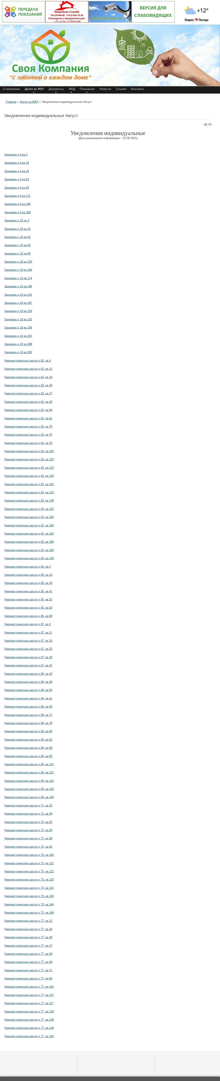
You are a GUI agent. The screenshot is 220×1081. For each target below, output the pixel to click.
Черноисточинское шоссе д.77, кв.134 (29, 1011)
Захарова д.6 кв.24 (16, 171)
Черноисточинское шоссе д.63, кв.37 (28, 393)
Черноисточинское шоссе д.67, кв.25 (28, 648)
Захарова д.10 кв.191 (18, 294)
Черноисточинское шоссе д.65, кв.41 (28, 591)
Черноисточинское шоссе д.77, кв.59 (28, 838)
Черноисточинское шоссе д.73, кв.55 (28, 822)
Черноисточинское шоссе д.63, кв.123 (29, 467)
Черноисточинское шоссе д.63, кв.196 (29, 541)
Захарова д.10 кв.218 (18, 311)
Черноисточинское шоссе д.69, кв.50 (28, 690)
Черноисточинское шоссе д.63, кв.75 (28, 434)
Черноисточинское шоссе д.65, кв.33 (28, 583)
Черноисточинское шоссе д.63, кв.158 (29, 517)
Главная (11, 101)
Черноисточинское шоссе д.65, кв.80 (28, 616)
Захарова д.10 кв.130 (18, 261)
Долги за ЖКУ (29, 101)
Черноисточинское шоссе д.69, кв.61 (28, 698)
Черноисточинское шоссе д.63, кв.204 (29, 550)
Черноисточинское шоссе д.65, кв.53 (28, 607)
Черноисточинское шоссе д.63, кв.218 (29, 558)
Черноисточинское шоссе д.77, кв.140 (29, 1036)
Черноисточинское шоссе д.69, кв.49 (28, 682)
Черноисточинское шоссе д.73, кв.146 (29, 912)
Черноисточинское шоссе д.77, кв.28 (28, 937)
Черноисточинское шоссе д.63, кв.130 (29, 476)
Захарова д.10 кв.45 (17, 245)
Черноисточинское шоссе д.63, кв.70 (28, 426)
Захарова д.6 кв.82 (16, 187)
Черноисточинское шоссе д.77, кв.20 (28, 929)
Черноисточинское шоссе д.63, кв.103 (29, 451)
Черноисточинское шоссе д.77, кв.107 (29, 995)
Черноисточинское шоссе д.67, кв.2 (27, 624)
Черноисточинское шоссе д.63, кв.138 (29, 500)
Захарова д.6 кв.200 (17, 212)
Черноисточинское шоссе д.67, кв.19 (28, 640)
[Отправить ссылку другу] (209, 125)
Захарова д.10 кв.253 (18, 336)
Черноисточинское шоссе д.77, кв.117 (28, 1003)
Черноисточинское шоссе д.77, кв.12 (28, 920)
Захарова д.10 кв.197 (18, 303)
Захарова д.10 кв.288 (18, 344)
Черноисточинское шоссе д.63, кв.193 (29, 533)
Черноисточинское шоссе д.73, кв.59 (28, 830)
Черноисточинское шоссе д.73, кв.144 (29, 904)
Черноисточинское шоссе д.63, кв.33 (28, 377)
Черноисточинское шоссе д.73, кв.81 (28, 846)
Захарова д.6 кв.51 (16, 179)
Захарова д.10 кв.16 (17, 228)
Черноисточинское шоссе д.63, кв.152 (29, 509)
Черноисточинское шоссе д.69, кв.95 (28, 756)
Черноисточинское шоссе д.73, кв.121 (29, 863)
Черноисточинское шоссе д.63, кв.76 (28, 443)
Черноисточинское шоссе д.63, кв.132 (29, 484)
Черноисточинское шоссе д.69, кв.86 (28, 747)
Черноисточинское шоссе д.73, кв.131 (29, 888)
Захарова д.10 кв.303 (18, 352)
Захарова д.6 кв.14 (16, 162)
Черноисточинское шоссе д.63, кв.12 (28, 368)
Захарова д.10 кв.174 (18, 278)
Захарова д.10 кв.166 (18, 269)
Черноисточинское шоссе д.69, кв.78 (28, 723)
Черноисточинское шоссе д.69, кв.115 (28, 772)
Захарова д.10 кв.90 (17, 253)
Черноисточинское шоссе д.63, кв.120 (29, 459)
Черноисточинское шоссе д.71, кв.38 (28, 813)
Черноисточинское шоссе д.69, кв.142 (29, 780)
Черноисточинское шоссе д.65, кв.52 (28, 599)
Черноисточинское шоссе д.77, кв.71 (28, 970)
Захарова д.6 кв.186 (17, 204)
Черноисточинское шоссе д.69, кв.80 (28, 731)
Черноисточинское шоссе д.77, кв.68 (28, 962)
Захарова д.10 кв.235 (18, 319)
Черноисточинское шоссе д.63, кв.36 (28, 385)
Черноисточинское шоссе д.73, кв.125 (29, 879)
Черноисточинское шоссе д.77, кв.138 (29, 1019)
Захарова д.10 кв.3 (16, 220)
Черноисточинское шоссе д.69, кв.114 (28, 764)
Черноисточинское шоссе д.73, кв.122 (29, 871)
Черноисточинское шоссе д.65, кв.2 (27, 566)
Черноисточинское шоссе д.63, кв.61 (28, 418)
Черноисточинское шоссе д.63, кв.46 (28, 410)
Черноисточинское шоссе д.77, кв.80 (28, 978)
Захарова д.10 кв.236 (18, 327)
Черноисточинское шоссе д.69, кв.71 (28, 715)
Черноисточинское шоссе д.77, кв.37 (28, 945)
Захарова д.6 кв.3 (16, 154)
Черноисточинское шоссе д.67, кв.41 (28, 665)
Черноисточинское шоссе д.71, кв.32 (28, 805)
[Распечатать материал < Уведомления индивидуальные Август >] (206, 125)
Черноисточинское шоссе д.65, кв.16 (28, 574)
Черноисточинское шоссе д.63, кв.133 (29, 492)
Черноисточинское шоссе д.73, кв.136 (29, 896)
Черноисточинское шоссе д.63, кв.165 (29, 525)
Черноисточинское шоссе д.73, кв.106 (29, 855)
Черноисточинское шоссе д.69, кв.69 (28, 706)
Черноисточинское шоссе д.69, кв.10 (28, 673)
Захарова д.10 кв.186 (18, 286)
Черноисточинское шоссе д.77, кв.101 (29, 986)
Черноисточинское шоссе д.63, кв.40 (28, 401)
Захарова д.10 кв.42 (17, 237)
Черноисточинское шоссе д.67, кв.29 (28, 657)
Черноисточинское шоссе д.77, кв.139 (29, 1027)
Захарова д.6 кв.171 (17, 195)
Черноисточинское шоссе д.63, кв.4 (27, 360)
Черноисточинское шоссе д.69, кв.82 (28, 739)
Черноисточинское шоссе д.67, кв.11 (28, 632)
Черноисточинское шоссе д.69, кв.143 (29, 789)
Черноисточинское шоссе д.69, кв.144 (29, 797)
